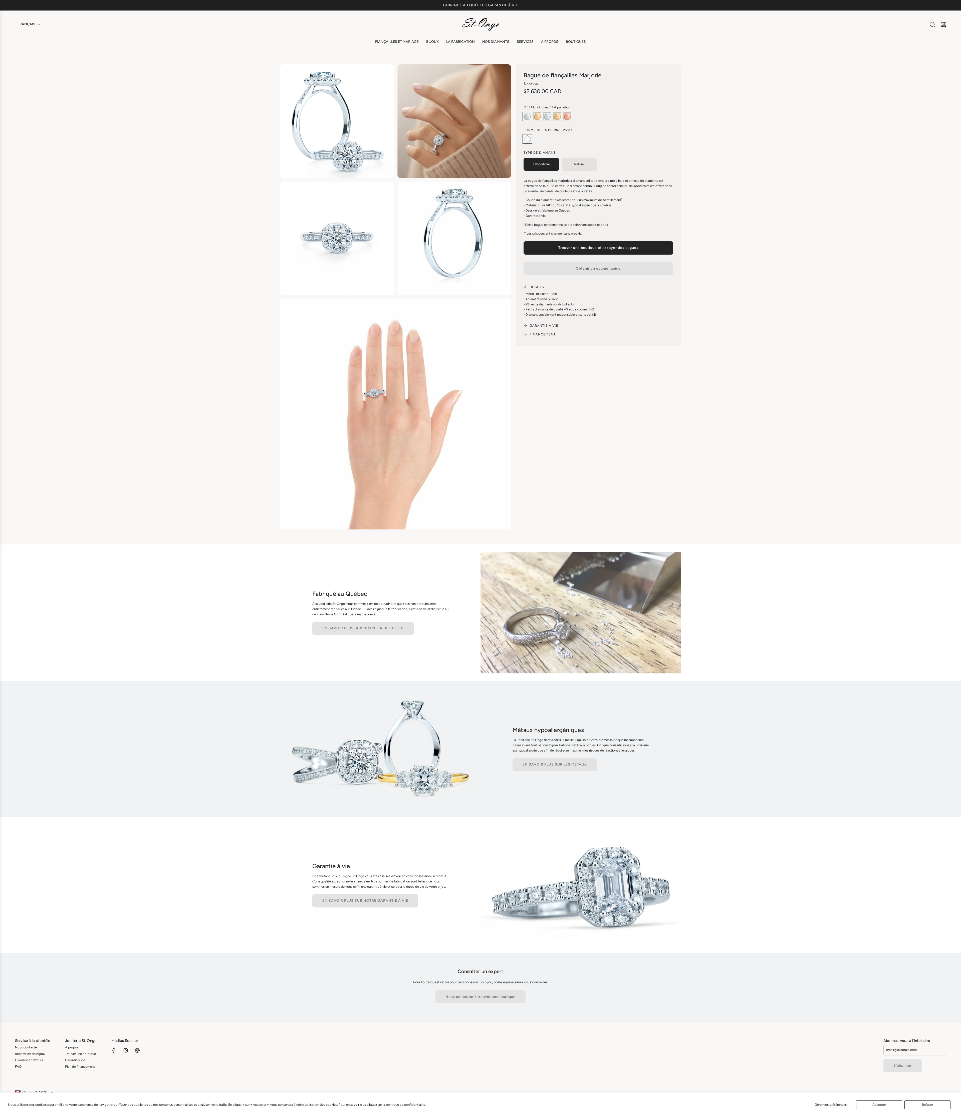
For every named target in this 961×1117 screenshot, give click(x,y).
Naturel (579, 164)
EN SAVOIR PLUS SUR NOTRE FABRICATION (363, 628)
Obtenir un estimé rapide (598, 268)
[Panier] (943, 24)
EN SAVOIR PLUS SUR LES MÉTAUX (555, 764)
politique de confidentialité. (406, 1104)
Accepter (879, 1104)
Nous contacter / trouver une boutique (480, 997)
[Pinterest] (137, 1050)
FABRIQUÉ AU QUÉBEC (464, 5)
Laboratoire (541, 164)
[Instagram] (125, 1050)
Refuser (927, 1104)
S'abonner (902, 1065)
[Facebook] (113, 1050)
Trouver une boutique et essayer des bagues (598, 248)
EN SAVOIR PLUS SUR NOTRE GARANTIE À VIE (365, 900)
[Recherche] (932, 24)
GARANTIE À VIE (503, 5)
